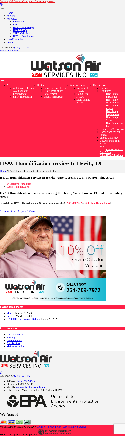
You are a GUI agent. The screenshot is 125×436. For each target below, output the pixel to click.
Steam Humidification (18, 186)
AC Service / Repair (23, 88)
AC (8, 85)
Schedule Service (9, 50)
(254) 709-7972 (22, 47)
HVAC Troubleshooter (24, 36)
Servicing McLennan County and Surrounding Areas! (27, 1)
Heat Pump (105, 90)
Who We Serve (78, 85)
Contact (10, 42)
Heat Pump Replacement (112, 113)
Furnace (104, 146)
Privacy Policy (54, 426)
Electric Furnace (114, 149)
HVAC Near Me (15, 39)
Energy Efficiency (109, 137)
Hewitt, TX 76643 (25, 381)
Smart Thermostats (22, 96)
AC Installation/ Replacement (21, 92)
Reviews (11, 15)
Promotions (19, 21)
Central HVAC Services (112, 129)
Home (10, 12)
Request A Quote (26, 211)
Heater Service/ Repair (55, 88)
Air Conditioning (15, 334)
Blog (15, 24)
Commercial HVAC (82, 95)
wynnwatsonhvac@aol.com (30, 387)
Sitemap (40, 426)
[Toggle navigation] (2, 8)
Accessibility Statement (75, 426)
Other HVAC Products (111, 155)
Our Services (99, 85)
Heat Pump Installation (112, 95)
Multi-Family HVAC (83, 101)
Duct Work (105, 152)
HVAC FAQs (20, 30)
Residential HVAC (82, 89)
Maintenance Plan (16, 346)
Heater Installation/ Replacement (53, 92)
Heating (41, 85)
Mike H (11, 313)
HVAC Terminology (23, 27)
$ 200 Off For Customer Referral (24, 319)
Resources (12, 18)
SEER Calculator (22, 33)
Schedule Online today (97, 203)
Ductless (104, 88)
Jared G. (11, 316)
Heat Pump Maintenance (112, 101)
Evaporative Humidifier (19, 183)
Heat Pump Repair (112, 107)
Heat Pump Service (112, 119)
